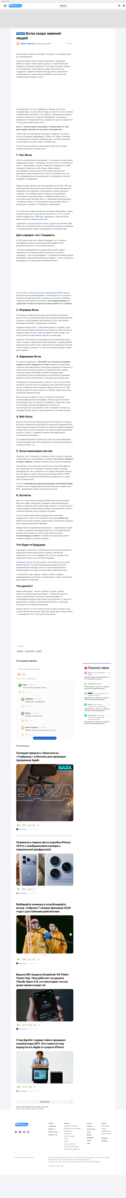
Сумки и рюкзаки (69, 1144)
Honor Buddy (48, 330)
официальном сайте (39, 219)
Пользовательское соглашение (24, 1157)
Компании (90, 1138)
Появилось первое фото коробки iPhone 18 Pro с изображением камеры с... (96, 678)
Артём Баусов (22, 829)
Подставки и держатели (72, 1149)
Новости (39, 651)
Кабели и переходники (71, 1146)
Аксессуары (91, 1129)
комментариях (32, 679)
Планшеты (67, 1133)
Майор (28, 713)
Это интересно (29, 651)
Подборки (20, 651)
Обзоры (66, 1123)
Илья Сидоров (22, 893)
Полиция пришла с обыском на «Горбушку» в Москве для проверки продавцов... (97, 687)
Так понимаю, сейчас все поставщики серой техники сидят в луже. (96, 717)
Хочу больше (45, 1102)
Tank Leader (37, 332)
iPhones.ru (53, 1166)
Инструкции (105, 1126)
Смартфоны (68, 1131)
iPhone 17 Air (53, 1135)
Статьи (89, 1123)
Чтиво (89, 1140)
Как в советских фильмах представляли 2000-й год (45, 292)
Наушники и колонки (71, 1126)
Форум (89, 1135)
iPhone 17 (52, 1129)
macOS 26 (52, 1126)
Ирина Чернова (31, 727)
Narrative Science (23, 564)
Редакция (104, 1138)
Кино (88, 1143)
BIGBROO (29, 699)
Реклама (104, 1141)
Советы (104, 1123)
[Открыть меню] (5, 6)
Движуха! (95, 684)
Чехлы (66, 1139)
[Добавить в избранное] (67, 43)
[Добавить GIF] (24, 674)
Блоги (89, 1132)
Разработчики (106, 1131)
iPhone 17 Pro (53, 1132)
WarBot (69, 342)
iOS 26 (51, 1123)
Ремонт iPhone (106, 1133)
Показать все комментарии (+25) (44, 738)
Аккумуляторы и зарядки (72, 1128)
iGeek (25, 685)
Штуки (66, 1141)
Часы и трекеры (69, 1136)
